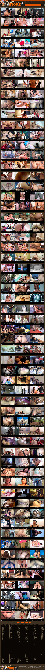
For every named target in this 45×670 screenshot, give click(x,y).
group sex (37, 252)
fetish (6, 395)
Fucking (18, 641)
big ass (32, 17)
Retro (34, 641)
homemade (37, 109)
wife (2, 109)
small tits (10, 252)
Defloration (11, 652)
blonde (8, 68)
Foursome (18, 639)
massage (23, 160)
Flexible (18, 637)
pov (22, 579)
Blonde (3, 654)
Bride (2, 660)
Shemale (34, 651)
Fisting (18, 635)
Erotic (10, 662)
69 (41, 654)
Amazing (3, 630)
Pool (33, 632)
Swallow (42, 634)
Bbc (2, 642)
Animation (3, 633)
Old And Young (27, 657)
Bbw (2, 643)
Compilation (11, 641)
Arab (2, 635)
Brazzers (3, 659)
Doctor (10, 654)
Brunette (10, 625)
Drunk (10, 659)
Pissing (34, 631)
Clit (9, 638)
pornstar (38, 344)
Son (33, 661)
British (3, 661)
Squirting (42, 628)
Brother (3, 662)
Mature (26, 643)
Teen (41, 639)
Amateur (3, 629)
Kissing (26, 631)
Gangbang (19, 643)
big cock (5, 17)
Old (25, 656)
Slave (34, 656)
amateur (7, 17)
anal (8, 27)
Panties (34, 625)
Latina (26, 635)
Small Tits (34, 658)
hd (21, 252)
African (3, 627)
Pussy (34, 638)
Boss (2, 657)
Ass (2, 637)
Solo (33, 660)
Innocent (26, 625)
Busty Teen (11, 628)
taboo (8, 477)
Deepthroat (11, 651)
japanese (17, 99)
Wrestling (42, 652)
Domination (11, 657)
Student (42, 633)
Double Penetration (12, 658)
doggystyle (9, 119)
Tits (41, 642)
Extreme (18, 626)
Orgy (26, 660)
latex (38, 375)
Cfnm (10, 634)
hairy (5, 487)
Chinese (10, 636)
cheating (6, 293)
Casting (10, 632)
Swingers (42, 635)
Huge (18, 661)
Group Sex (19, 651)
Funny (18, 642)
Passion (34, 628)
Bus (10, 627)
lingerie (3, 467)
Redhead (34, 640)
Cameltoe (10, 629)
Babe (2, 639)
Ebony (10, 660)
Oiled (26, 655)
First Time (18, 634)
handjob (24, 395)
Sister (34, 653)
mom (2, 17)
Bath (2, 641)
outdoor (20, 283)
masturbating (7, 385)
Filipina (18, 632)
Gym (18, 652)
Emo (10, 661)
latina (36, 68)
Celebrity (10, 633)
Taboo (42, 636)
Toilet (42, 643)
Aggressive (3, 628)
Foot (18, 638)
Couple (10, 643)
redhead (36, 579)
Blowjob (3, 655)
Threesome (42, 641)
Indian (18, 662)
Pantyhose (34, 626)
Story (41, 630)
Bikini (2, 651)
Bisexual (3, 652)
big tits (21, 17)
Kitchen (26, 632)
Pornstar (34, 633)
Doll (10, 656)
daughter (19, 211)
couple (38, 17)
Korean (26, 633)
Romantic (34, 643)
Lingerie (26, 638)
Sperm (42, 626)
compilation (7, 620)
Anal (2, 632)
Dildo (10, 653)
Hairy (18, 653)
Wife (41, 651)
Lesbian (26, 636)
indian (2, 252)
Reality (34, 639)
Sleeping (34, 657)
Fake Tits (18, 628)
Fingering (18, 633)
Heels (18, 657)
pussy (39, 252)
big (23, 487)
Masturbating (27, 642)
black (8, 160)
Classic (10, 637)
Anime (3, 634)
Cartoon (10, 631)
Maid (26, 640)
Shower (34, 652)
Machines (26, 639)
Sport (42, 627)
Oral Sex (26, 658)
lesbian (23, 109)
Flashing (18, 636)
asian (20, 99)
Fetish (18, 631)
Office (26, 654)
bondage (37, 375)
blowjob (9, 17)
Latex (26, 634)
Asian (2, 636)
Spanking (42, 625)
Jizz (25, 630)
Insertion (26, 626)
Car (10, 630)
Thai (41, 640)
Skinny (34, 655)
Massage (26, 641)
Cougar (10, 642)
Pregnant (34, 635)
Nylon (26, 653)
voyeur (37, 518)
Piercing (34, 630)
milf (3, 17)
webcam (33, 467)
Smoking (34, 659)
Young (42, 653)
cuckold (18, 518)
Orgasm (26, 659)
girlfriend (19, 17)
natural (24, 211)
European (18, 625)
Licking (26, 637)
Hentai (18, 658)
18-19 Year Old (4, 625)
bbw (18, 27)
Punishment (35, 637)
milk (36, 395)
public (23, 191)
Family (18, 629)
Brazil (2, 658)
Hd (17, 656)
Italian (26, 628)
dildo (7, 344)
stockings (7, 467)
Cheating (10, 635)
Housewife (19, 660)
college (7, 150)
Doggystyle (11, 655)
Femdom (18, 630)
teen (31, 17)
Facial (18, 627)
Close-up (10, 639)
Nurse (26, 652)
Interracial (26, 627)
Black (2, 653)
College (10, 640)
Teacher (42, 638)
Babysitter (3, 640)
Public (34, 636)
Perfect (34, 629)
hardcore (32, 160)
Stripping (42, 632)
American (3, 631)
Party (34, 627)
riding (9, 191)
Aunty (2, 638)
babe (24, 17)
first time (11, 334)
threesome (21, 211)
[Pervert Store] (12, 3)
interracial (23, 17)
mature (22, 27)
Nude (26, 651)
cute (32, 344)
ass (20, 191)
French (18, 640)
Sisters (34, 654)
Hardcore (18, 655)
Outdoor (26, 661)
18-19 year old (6, 242)
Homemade (19, 659)
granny (5, 620)
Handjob (18, 654)
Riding (34, 642)
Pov (33, 634)
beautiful (17, 17)
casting (24, 610)
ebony (37, 191)
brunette (21, 58)
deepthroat (23, 58)
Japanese (26, 629)
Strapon (42, 631)
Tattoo (42, 637)
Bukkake (10, 626)
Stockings (42, 629)
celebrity (17, 528)
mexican (38, 68)
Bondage (3, 656)
